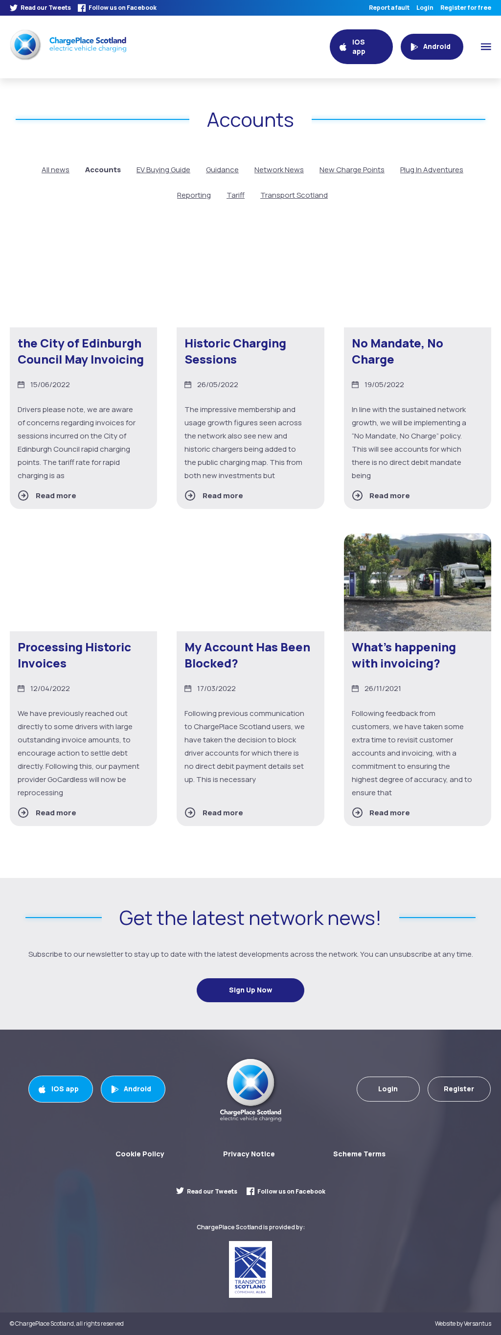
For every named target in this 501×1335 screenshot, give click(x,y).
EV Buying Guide (163, 169)
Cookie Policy (139, 1153)
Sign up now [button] (250, 989)
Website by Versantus (463, 1324)
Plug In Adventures (431, 169)
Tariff (236, 195)
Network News (279, 169)
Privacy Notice (249, 1153)
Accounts (103, 169)
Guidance (222, 169)
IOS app (65, 1088)
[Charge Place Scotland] (68, 45)
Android (137, 1088)
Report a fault (389, 8)
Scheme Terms (359, 1153)
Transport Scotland (294, 195)
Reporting (194, 195)
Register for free (465, 8)
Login (424, 8)
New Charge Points (352, 169)
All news (55, 169)
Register (459, 1088)
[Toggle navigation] (486, 47)
